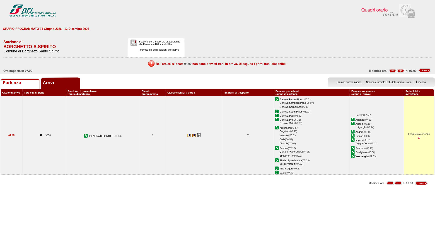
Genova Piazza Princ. (292, 99)
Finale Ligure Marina (291, 160)
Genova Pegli (287, 115)
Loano (283, 172)
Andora (359, 132)
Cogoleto (284, 131)
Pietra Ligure (286, 168)
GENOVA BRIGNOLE (101, 136)
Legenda (421, 82)
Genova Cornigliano (290, 107)
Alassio (359, 123)
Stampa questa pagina (349, 82)
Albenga (359, 119)
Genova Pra (286, 119)
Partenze (12, 82)
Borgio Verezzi (287, 163)
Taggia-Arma (362, 143)
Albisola (284, 143)
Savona (284, 148)
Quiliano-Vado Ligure (291, 151)
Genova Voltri (287, 123)
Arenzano (285, 128)
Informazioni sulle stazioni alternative (159, 49)
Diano (358, 136)
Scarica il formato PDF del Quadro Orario (388, 82)
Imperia (359, 140)
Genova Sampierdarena (293, 102)
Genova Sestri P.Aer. (291, 111)
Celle (282, 139)
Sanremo (360, 148)
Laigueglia (360, 127)
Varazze (284, 135)
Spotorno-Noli (287, 155)
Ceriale (359, 115)
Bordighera (361, 152)
